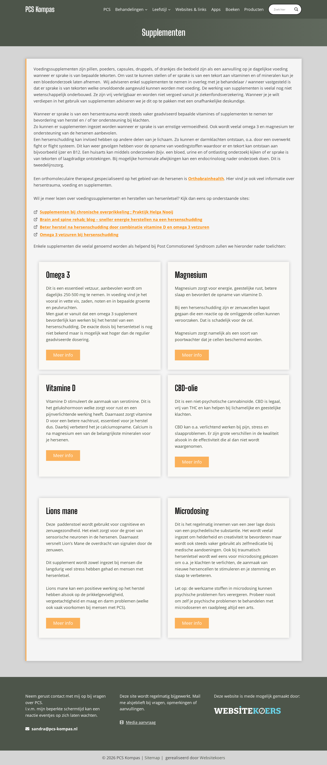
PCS (107, 9)
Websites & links (191, 9)
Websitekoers (212, 757)
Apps (216, 9)
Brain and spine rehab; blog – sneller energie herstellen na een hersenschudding (121, 219)
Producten (254, 9)
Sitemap (152, 757)
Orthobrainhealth (206, 178)
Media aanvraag (141, 722)
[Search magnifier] (296, 9)
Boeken (233, 9)
